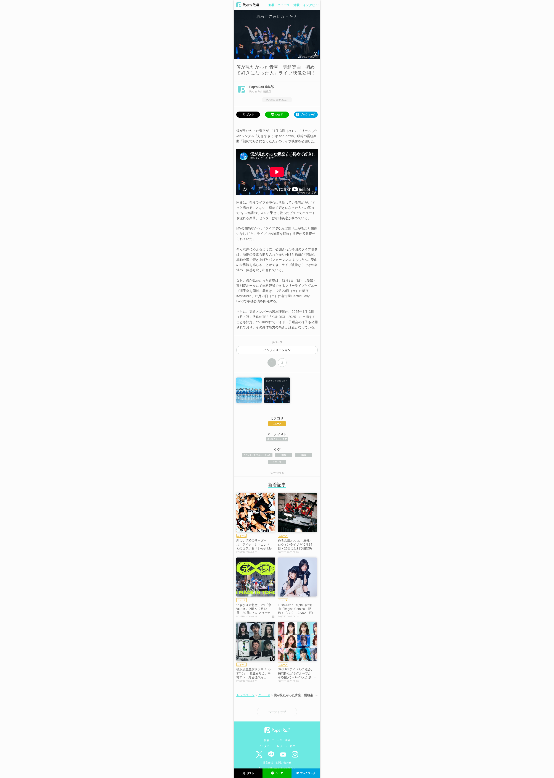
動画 (284, 455)
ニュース (284, 5)
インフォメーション (277, 350)
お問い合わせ (283, 762)
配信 (303, 455)
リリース (277, 462)
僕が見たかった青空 (277, 439)
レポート (282, 746)
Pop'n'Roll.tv (277, 473)
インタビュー (312, 5)
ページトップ (277, 712)
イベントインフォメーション (257, 455)
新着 (271, 5)
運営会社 (268, 762)
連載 (296, 5)
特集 (292, 746)
